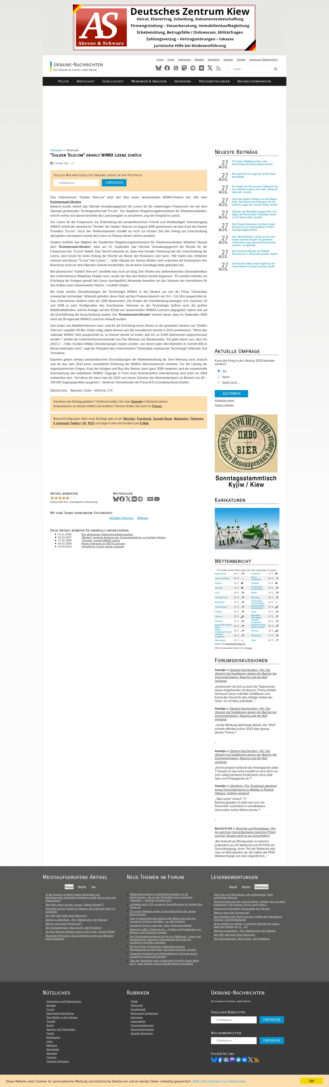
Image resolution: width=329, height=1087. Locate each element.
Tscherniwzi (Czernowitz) (257, 588)
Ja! (224, 371)
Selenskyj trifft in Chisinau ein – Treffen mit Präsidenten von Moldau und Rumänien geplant (165, 931)
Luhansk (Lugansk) (219, 635)
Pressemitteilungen (214, 81)
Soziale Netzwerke (142, 1033)
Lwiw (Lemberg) (222, 578)
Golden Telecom (122, 518)
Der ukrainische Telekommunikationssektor (107, 534)
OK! (312, 1080)
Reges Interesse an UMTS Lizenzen (103, 543)
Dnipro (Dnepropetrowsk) (223, 630)
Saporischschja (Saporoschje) (258, 626)
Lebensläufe (138, 1021)
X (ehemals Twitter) (67, 423)
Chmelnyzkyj (221, 597)
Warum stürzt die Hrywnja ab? (64, 923)
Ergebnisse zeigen (224, 400)
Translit (50, 1021)
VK (84, 423)
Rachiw (218, 583)
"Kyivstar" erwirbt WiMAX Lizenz (100, 540)
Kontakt (241, 59)
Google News (162, 418)
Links (49, 1041)
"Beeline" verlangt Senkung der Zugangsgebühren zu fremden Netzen (123, 537)
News (176, 68)
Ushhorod (255, 573)
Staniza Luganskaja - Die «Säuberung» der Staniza (76, 919)
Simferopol (256, 635)
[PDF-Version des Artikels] (150, 499)
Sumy (253, 612)
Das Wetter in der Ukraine (62, 1017)
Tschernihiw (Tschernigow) (257, 602)
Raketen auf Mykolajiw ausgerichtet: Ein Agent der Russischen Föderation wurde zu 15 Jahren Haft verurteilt (254, 214)
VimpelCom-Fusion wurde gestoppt (102, 546)
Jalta (253, 640)
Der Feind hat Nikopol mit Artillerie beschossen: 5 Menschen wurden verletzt (255, 252)
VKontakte (201, 68)
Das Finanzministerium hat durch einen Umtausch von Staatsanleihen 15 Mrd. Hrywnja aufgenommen (253, 227)
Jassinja (255, 583)
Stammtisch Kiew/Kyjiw (60, 1013)
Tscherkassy (221, 607)
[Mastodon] (232, 1060)
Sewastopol (220, 640)
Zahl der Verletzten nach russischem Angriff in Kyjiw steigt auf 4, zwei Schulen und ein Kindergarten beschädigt (164, 962)
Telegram (193, 68)
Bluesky (159, 68)
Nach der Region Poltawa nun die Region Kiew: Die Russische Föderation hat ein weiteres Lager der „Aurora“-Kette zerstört (255, 202)
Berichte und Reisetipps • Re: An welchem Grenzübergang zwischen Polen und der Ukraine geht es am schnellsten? (245, 832)
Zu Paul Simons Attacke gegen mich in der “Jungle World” (80, 931)
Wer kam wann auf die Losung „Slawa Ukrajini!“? (75, 904)
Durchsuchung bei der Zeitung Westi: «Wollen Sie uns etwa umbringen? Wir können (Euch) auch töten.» (249, 903)
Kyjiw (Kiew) (220, 573)
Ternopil (218, 588)
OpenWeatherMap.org (235, 644)
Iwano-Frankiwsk (256, 578)
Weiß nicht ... (231, 382)
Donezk (254, 631)
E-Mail (144, 423)
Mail (157, 499)
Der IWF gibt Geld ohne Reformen (66, 915)
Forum (160, 59)
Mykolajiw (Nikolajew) (256, 616)
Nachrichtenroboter (254, 81)
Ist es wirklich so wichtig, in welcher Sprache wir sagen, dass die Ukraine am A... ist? (247, 925)
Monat (69, 886)
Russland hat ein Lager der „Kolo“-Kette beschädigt (161, 925)
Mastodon (184, 68)
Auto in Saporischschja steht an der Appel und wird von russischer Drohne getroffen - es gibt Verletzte (163, 920)
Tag (93, 886)
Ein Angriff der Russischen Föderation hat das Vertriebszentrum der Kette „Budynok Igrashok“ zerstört (255, 189)
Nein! (226, 377)
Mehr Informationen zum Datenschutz (219, 1081)
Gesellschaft (112, 81)
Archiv (170, 59)
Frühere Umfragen (224, 405)
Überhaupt (261, 886)
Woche (82, 886)
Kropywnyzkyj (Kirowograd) (257, 607)
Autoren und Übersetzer (60, 1029)
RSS (219, 68)
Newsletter (214, 59)
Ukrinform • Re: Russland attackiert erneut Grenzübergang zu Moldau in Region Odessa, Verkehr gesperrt (246, 789)
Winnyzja (255, 597)
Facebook (167, 68)
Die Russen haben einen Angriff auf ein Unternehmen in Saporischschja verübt (253, 265)
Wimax (143, 518)
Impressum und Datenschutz (63, 1001)
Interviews (182, 81)
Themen (51, 1057)
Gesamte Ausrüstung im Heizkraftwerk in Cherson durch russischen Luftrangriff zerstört (163, 955)
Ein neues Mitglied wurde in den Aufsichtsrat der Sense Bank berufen (252, 163)
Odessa (218, 616)
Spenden (228, 59)
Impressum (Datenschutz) (263, 59)
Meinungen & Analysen (148, 81)
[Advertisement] (164, 112)
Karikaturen (184, 59)
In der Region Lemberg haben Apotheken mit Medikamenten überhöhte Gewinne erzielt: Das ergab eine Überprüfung (81, 897)
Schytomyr (220, 602)
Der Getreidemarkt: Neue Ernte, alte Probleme (73, 927)
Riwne (254, 592)
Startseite (56, 150)
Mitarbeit (199, 59)
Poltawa (218, 612)
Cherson (219, 621)
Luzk (217, 592)
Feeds (50, 1033)
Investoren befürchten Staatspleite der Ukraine (242, 908)
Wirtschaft (85, 81)
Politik (63, 81)
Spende (136, 401)
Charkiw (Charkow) (256, 621)
